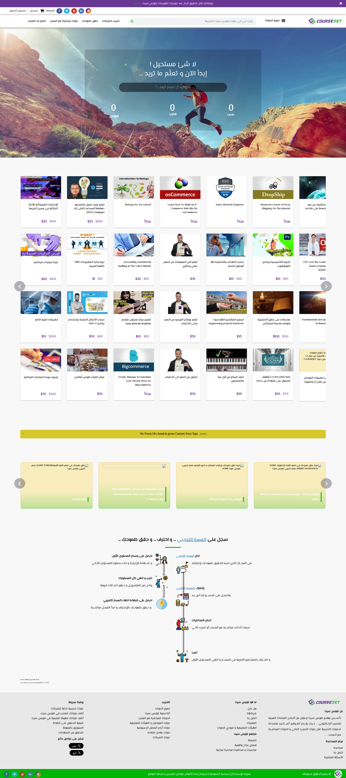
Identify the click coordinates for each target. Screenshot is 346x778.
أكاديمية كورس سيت (157, 713)
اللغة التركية (79, 499)
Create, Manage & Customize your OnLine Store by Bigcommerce (134, 381)
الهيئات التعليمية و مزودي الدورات (236, 728)
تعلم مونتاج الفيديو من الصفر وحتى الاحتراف (180, 322)
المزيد (29, 170)
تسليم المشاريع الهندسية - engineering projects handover (226, 322)
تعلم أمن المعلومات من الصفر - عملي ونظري (179, 264)
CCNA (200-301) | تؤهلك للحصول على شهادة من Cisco (273, 379)
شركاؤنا (251, 713)
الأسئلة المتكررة (333, 757)
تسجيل (34, 11)
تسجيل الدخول (17, 11)
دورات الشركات (161, 737)
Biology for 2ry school (138, 205)
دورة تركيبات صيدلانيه (46, 262)
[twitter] (67, 11)
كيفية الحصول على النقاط (68, 723)
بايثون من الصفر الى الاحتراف (181, 377)
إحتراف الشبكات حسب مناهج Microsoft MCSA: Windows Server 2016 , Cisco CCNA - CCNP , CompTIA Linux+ (138, 494)
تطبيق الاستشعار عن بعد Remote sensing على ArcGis (321, 207)
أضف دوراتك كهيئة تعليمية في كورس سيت (57, 718)
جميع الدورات (162, 709)
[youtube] (74, 11)
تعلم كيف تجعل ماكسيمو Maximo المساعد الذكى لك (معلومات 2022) (89, 208)
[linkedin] (81, 11)
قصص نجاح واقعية (245, 745)
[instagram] (88, 11)
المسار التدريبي (191, 539)
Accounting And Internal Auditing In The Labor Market (134, 264)
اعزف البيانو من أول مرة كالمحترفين (231, 379)
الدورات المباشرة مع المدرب (154, 718)
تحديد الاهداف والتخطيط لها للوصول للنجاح (227, 264)
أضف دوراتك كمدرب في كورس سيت (62, 713)
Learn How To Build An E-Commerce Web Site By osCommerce (182, 208)
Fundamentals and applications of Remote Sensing (319, 322)
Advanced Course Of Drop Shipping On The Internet (275, 207)
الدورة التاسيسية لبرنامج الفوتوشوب (276, 264)
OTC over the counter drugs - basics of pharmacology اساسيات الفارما (320, 266)
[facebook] (59, 11)
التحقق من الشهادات (70, 733)
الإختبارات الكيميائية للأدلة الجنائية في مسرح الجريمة (43, 207)
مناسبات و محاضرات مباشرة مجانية (236, 750)
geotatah (32, 679)
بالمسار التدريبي (185, 588)
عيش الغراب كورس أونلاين (89, 377)
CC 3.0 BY (45, 683)
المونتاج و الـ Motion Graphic (226, 499)
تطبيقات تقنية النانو (46, 320)
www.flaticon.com (26, 683)
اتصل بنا (338, 753)
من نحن (252, 709)
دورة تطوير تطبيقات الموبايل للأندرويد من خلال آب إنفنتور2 (320, 380)
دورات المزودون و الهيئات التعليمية (150, 723)
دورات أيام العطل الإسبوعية (153, 728)
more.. (204, 434)
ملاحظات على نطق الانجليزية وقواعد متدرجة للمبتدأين (273, 322)
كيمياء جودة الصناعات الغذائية (41, 377)
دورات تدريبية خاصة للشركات (67, 709)
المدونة (50, 11)
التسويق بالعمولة (73, 728)
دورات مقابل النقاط (159, 733)
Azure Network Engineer (230, 205)
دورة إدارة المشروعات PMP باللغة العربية (90, 264)
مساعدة (338, 748)
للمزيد (136, 3)
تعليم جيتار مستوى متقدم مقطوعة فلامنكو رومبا (136, 322)
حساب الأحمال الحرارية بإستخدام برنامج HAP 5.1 (86, 322)
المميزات (251, 723)
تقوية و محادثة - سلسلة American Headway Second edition (290, 496)
